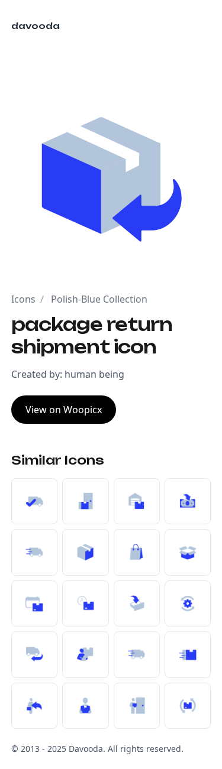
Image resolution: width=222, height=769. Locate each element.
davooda (35, 26)
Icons (23, 299)
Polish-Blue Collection (99, 299)
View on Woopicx (63, 409)
